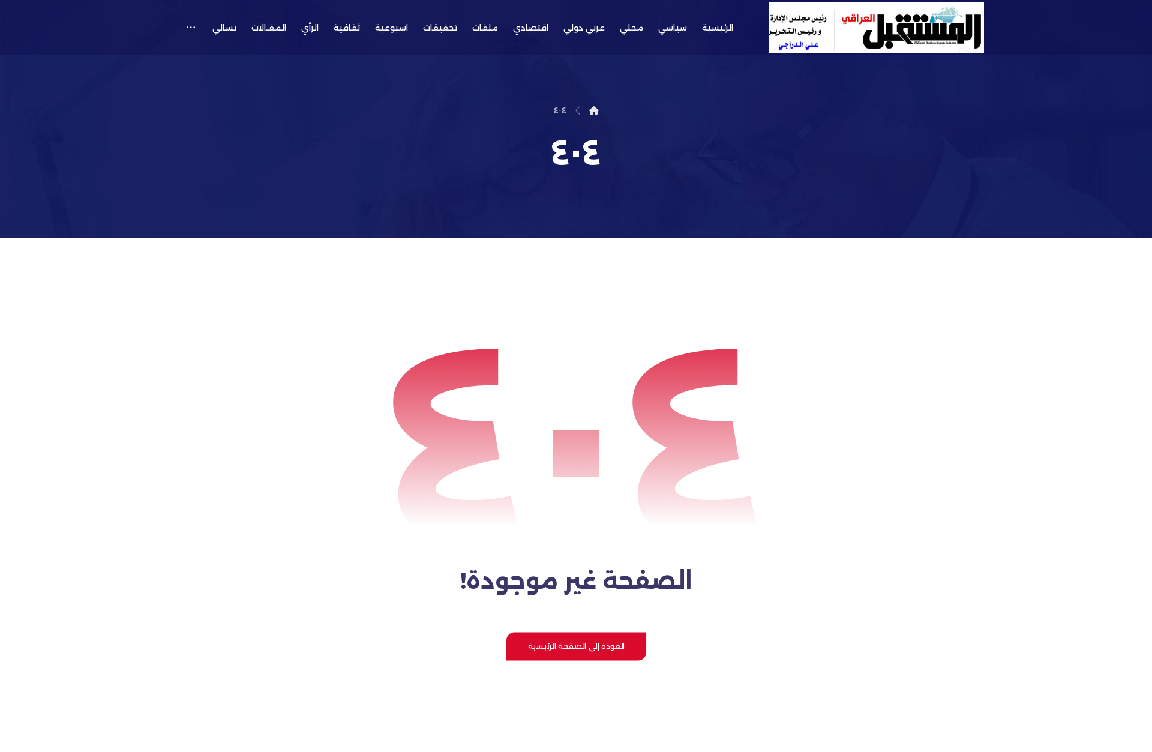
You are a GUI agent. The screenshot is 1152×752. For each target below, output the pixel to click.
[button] (190, 27)
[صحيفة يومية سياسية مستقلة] (876, 27)
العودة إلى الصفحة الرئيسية (575, 646)
